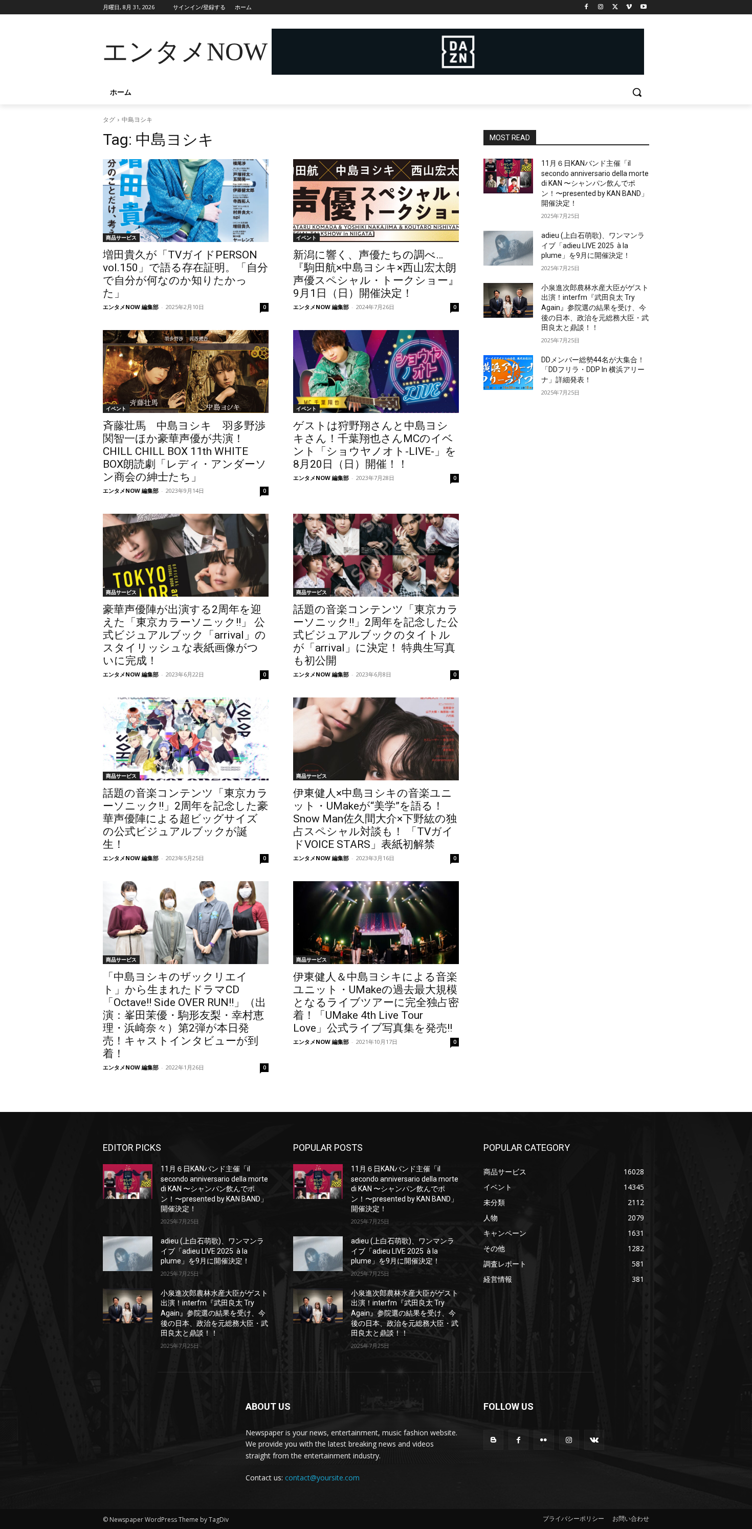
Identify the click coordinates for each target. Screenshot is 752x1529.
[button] (637, 92)
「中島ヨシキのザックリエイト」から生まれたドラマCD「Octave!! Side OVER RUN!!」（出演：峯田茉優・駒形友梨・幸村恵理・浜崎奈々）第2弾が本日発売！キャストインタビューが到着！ (184, 1015)
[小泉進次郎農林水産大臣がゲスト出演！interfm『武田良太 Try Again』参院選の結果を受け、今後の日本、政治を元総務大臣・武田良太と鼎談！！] (508, 300)
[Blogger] (493, 1440)
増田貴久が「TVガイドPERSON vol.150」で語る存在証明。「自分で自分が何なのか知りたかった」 (185, 274)
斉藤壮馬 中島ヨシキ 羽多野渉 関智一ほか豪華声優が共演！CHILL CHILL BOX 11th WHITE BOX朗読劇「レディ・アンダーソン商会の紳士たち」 (189, 451)
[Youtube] (643, 7)
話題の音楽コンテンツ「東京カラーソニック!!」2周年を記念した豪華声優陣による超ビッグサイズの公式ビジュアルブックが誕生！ (185, 818)
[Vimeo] (629, 7)
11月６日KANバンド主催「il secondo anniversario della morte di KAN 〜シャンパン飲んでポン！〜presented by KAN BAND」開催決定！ (595, 183)
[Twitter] (615, 7)
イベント (306, 237)
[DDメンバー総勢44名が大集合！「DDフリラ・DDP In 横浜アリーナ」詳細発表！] (508, 372)
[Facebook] (586, 7)
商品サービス (121, 237)
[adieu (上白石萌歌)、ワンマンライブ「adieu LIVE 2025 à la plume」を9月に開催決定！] (508, 248)
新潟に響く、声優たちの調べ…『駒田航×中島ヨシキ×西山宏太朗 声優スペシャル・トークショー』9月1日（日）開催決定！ (376, 274)
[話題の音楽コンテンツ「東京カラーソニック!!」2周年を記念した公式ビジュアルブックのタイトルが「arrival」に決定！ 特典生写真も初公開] (376, 555)
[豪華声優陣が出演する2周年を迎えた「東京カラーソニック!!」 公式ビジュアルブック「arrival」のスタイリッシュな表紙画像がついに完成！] (186, 555)
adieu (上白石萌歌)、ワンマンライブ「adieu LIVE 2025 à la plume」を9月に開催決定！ (593, 245)
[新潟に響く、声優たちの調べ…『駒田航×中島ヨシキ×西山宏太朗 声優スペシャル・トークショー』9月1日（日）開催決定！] (376, 200)
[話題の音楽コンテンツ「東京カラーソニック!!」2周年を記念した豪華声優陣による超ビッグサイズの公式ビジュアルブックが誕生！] (186, 738)
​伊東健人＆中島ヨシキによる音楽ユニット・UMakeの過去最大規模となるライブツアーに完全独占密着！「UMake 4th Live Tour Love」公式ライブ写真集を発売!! (376, 1002)
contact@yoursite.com (322, 1477)
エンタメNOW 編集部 (131, 307)
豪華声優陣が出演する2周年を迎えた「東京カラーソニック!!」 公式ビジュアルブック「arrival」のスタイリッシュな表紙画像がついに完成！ (184, 635)
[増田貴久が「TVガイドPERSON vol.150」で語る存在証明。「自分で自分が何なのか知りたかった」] (186, 200)
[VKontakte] (594, 1440)
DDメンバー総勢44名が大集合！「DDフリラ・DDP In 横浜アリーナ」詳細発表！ (593, 370)
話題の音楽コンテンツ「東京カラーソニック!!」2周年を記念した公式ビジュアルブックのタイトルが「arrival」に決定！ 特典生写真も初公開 (375, 635)
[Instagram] (601, 7)
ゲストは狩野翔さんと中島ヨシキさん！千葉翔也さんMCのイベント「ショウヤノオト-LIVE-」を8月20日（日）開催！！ (374, 445)
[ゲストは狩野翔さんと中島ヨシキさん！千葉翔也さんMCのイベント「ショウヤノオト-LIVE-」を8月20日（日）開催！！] (376, 371)
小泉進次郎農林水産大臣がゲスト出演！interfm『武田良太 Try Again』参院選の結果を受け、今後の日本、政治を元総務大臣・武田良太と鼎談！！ (595, 307)
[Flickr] (544, 1440)
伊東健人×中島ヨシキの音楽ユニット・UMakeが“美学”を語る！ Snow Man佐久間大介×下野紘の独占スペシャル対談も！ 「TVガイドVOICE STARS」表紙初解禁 (375, 818)
